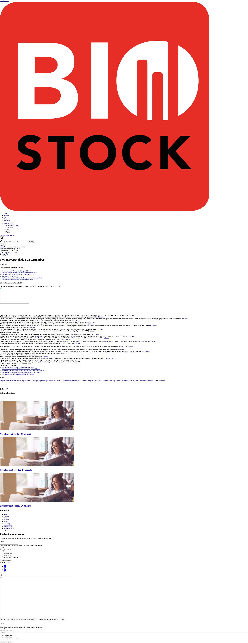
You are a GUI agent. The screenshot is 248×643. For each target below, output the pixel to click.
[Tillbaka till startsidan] (124, 106)
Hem (1, 247)
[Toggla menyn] (3, 244)
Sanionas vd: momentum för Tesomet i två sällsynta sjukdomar (21, 369)
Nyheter (6, 516)
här (23, 283)
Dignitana (42, 380)
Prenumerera (10, 235)
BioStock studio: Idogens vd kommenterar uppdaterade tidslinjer (21, 372)
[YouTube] (5, 572)
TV (5, 518)
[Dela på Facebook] (0, 255)
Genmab (58, 380)
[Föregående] (124, 397)
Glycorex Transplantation (70, 380)
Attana (29, 380)
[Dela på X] (2, 255)
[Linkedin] (5, 569)
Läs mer (131, 315)
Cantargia (35, 380)
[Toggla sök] (2, 238)
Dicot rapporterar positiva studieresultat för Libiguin (18, 374)
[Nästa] (124, 400)
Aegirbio (2, 380)
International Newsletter (11, 557)
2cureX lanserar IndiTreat (9, 276)
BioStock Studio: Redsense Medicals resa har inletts (17, 279)
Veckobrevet (8, 555)
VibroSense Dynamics (146, 380)
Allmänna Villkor (9, 528)
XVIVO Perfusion (159, 380)
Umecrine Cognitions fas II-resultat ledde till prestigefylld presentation (23, 370)
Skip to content (4, 1)
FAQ (5, 530)
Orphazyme (124, 380)
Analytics (7, 523)
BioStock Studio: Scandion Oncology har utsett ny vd (18, 274)
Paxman (131, 380)
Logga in (3, 235)
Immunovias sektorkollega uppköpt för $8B (15, 271)
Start (5, 514)
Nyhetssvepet (8, 553)
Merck (96, 380)
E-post (2, 547)
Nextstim (105, 380)
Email (2, 541)
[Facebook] (5, 566)
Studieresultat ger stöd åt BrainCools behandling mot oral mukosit (22, 278)
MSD (100, 380)
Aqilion (24, 380)
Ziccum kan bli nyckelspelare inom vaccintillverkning (18, 367)
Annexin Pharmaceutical (13, 380)
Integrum (90, 380)
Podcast (6, 519)
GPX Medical (82, 380)
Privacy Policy (8, 526)
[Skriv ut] (7, 255)
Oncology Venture (114, 380)
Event (5, 521)
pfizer (136, 380)
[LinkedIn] (4, 255)
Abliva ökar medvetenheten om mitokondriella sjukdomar (19, 273)
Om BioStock (8, 525)
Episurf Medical (50, 380)
